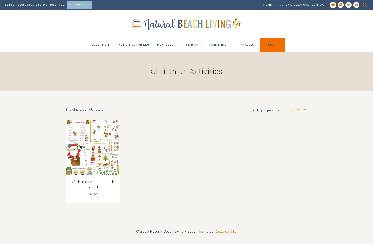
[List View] (304, 109)
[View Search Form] (364, 4)
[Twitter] (348, 5)
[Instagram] (341, 5)
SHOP (272, 44)
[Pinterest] (356, 5)
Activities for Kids (134, 44)
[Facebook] (333, 5)
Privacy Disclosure (293, 4)
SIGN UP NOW (79, 4)
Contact (319, 4)
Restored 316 (225, 231)
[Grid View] (298, 109)
